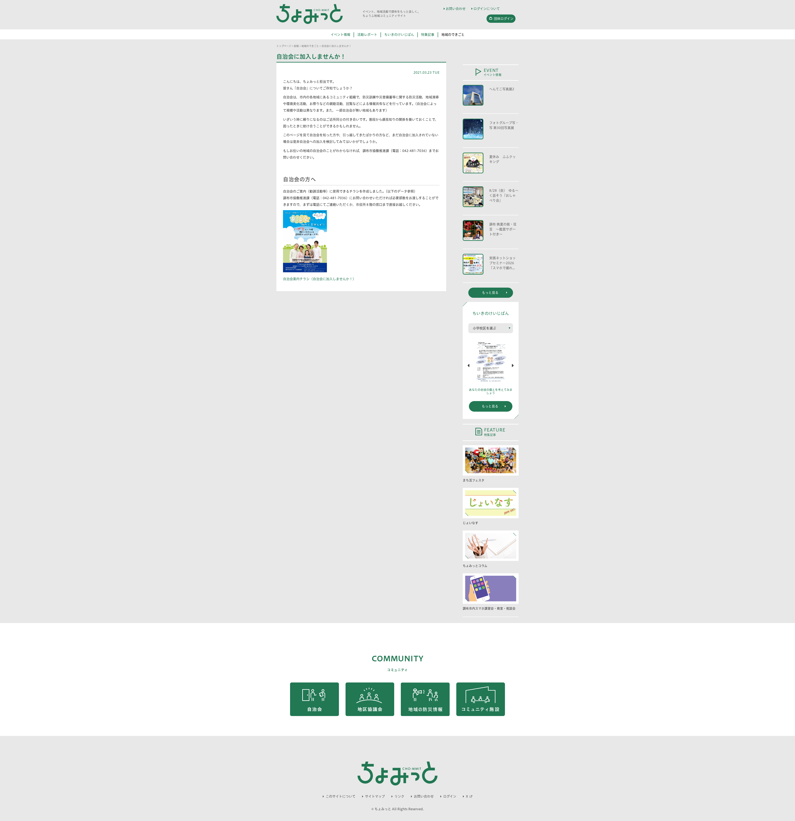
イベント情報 (340, 34)
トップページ (283, 46)
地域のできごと (453, 34)
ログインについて (486, 8)
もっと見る (490, 406)
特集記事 (427, 34)
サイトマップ (375, 796)
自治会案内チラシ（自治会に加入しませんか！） (319, 279)
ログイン (449, 796)
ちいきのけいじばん (399, 34)
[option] (491, 368)
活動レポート (367, 34)
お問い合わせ (456, 8)
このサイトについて (340, 796)
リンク (399, 796)
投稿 (296, 46)
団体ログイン (503, 18)
